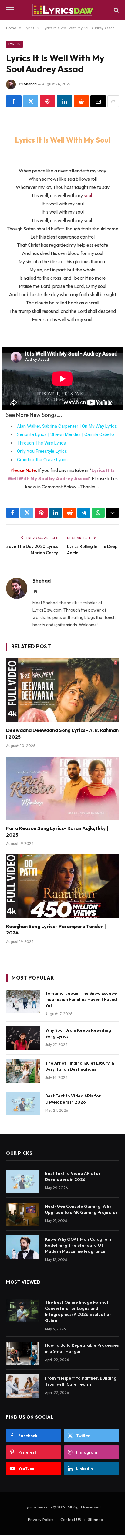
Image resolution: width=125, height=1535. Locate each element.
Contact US (70, 1519)
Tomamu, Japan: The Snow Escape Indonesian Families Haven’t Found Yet (81, 999)
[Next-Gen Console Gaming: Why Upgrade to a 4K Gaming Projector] (22, 1214)
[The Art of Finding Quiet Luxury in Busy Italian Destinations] (23, 1071)
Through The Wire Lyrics (41, 443)
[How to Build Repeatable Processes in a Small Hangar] (22, 1353)
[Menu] (10, 10)
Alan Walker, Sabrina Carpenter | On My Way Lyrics (67, 426)
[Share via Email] (98, 101)
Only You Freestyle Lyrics (42, 451)
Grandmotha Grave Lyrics (42, 460)
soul (88, 195)
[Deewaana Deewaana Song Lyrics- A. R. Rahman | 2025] (62, 690)
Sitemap (95, 1519)
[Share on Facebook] (14, 101)
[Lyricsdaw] (62, 10)
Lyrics (14, 44)
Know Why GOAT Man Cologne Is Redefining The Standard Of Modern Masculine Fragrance (78, 1245)
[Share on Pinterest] (47, 101)
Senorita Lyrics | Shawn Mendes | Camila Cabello (65, 434)
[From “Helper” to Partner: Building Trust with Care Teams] (22, 1386)
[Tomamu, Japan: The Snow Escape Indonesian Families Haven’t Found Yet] (23, 1001)
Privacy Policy (40, 1519)
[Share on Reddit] (81, 101)
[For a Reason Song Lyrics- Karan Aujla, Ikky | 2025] (62, 788)
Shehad (30, 84)
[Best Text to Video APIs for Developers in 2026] (23, 1103)
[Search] (116, 10)
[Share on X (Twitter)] (31, 101)
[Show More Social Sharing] (113, 101)
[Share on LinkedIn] (64, 101)
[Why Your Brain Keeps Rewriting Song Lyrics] (23, 1038)
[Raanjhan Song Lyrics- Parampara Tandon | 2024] (62, 886)
